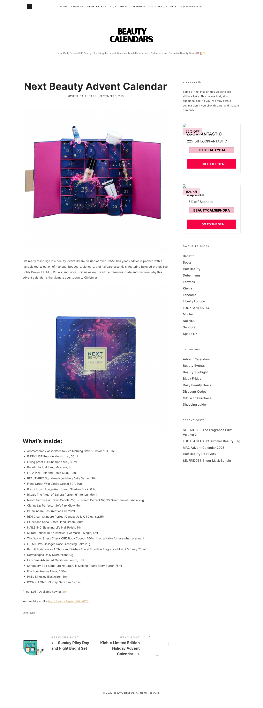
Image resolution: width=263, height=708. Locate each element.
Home (64, 6)
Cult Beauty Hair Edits (199, 454)
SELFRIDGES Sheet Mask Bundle (207, 461)
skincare (29, 612)
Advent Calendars (133, 6)
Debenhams (192, 275)
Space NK (190, 334)
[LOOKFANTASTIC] (211, 125)
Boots (187, 262)
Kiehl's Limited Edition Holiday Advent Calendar (132, 646)
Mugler (188, 314)
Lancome (189, 295)
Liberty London (194, 301)
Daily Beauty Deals (163, 6)
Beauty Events (194, 366)
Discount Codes (191, 6)
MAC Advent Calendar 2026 (204, 448)
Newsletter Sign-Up (101, 6)
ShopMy (29, 6)
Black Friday (192, 379)
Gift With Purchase (197, 398)
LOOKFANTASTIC (196, 308)
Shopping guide (194, 404)
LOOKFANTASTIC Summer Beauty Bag (211, 441)
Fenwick (189, 282)
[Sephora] (211, 186)
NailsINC (189, 321)
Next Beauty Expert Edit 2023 (68, 601)
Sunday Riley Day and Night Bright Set (59, 644)
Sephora (189, 327)
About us (77, 6)
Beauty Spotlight (195, 372)
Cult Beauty (192, 269)
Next (65, 591)
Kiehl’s (188, 288)
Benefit (188, 256)
